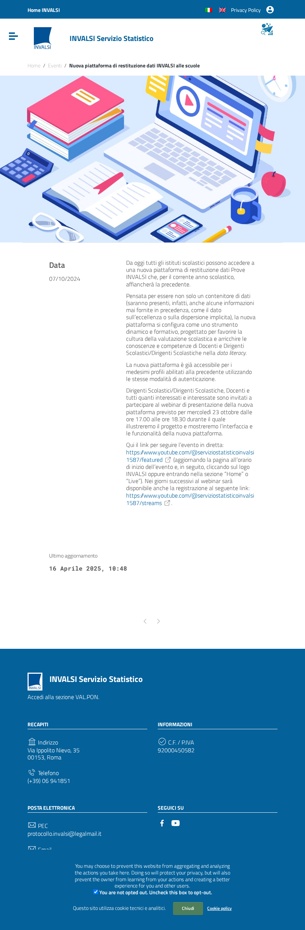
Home (34, 65)
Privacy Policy (246, 10)
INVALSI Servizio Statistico (112, 38)
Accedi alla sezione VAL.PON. (63, 696)
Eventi (55, 65)
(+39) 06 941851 (49, 780)
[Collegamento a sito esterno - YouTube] (175, 822)
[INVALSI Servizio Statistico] (43, 37)
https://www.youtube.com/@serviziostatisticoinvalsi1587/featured (190, 456)
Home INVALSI (44, 10)
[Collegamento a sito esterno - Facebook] (162, 822)
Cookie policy (219, 908)
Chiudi (188, 908)
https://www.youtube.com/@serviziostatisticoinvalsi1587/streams (190, 499)
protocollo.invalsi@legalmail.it (65, 833)
